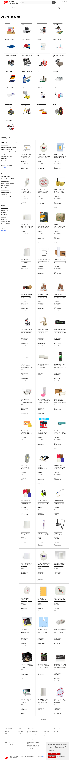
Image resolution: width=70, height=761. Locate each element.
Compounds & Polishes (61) (7, 163)
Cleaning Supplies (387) (6, 156)
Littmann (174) (4, 212)
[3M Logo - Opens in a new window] (11, 2)
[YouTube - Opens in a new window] (58, 732)
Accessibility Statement (29, 756)
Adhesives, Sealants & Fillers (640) (8, 147)
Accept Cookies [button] (52, 756)
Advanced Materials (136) (6, 149)
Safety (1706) (4, 194)
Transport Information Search (32, 734)
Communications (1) (5, 160)
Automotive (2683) (5, 176)
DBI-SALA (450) (4, 210)
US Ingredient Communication (32, 748)
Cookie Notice (51, 750)
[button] (60, 756)
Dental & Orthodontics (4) (7, 165)
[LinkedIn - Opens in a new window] (55, 732)
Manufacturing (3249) (6, 192)
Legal (11, 756)
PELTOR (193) (4, 214)
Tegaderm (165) (4, 226)
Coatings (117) (4, 158)
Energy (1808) (4, 187)
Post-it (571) (3, 217)
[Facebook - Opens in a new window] (61, 732)
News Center (20, 731)
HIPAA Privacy (18, 756)
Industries (13, 8)
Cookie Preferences (13, 757)
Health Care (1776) (5, 190)
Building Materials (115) (6, 154)
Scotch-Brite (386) (5, 221)
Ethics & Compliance (9, 744)
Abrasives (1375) (4, 145)
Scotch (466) (4, 219)
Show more (43, 719)
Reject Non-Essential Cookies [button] (54, 753)
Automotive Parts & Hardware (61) (8, 151)
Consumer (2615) (5, 181)
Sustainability (7, 740)
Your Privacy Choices (38, 756)
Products (6, 8)
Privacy (14, 756)
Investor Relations (8, 735)
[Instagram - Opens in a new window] (64, 732)
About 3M (7, 731)
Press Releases (21, 733)
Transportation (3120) (6, 196)
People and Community (9, 742)
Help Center (46, 731)
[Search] (54, 2)
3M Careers (7, 733)
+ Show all (3, 167)
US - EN (61, 1)
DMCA (23, 756)
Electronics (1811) (5, 185)
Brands (20, 8)
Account (62, 8)
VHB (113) (3, 228)
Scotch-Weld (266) (5, 223)
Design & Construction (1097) (7, 183)
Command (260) (4, 208)
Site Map (45, 733)
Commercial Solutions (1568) (7, 178)
